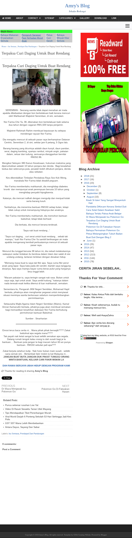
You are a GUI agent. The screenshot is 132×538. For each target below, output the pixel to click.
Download (100, 18)
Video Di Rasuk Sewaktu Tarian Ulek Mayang (28, 409)
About (19, 18)
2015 (87, 244)
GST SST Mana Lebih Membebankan (24, 423)
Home (7, 18)
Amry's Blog (77, 5)
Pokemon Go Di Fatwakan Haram (55, 390)
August (90, 196)
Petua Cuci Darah (49, 38)
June (89, 240)
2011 (87, 258)
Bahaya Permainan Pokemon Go (103, 230)
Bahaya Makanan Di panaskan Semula (9, 38)
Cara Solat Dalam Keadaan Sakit (103, 210)
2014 (87, 247)
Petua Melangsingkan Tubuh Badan (104, 233)
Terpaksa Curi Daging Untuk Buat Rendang (36, 53)
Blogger (109, 343)
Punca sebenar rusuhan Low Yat (21, 405)
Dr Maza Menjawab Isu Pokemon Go (14, 390)
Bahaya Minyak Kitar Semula (63, 38)
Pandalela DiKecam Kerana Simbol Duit (106, 206)
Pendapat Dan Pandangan (27, 46)
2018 (87, 176)
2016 (87, 183)
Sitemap (49, 18)
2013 (87, 251)
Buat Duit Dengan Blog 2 (98, 237)
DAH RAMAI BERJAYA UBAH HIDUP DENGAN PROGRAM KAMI (36, 365)
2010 (87, 261)
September (93, 193)
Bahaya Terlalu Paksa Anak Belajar (104, 213)
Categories (66, 18)
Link (114, 18)
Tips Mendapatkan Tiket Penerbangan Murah (28, 413)
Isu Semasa (12, 46)
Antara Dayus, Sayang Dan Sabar (22, 427)
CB (75, 535)
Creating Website (84, 535)
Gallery (85, 18)
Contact (33, 18)
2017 (87, 179)
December (92, 186)
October (91, 190)
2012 (87, 254)
